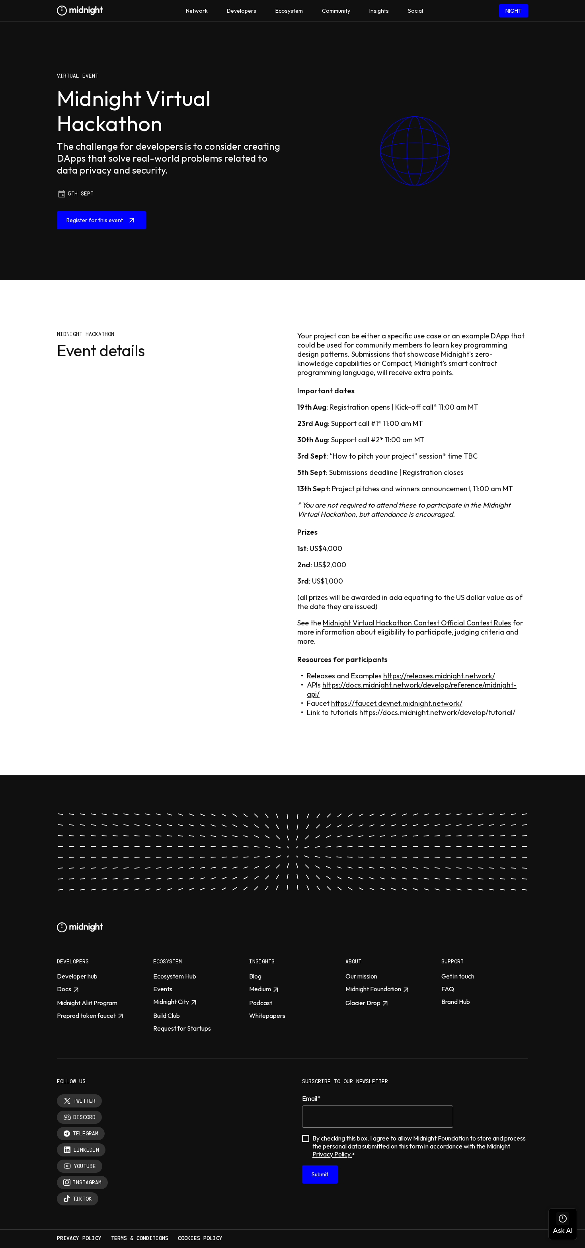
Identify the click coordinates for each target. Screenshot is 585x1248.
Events (162, 989)
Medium (260, 989)
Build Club (166, 1015)
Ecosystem (289, 10)
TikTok (82, 1198)
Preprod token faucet (86, 1015)
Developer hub (77, 976)
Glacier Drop (362, 1003)
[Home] (80, 11)
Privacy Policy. (332, 1154)
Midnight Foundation (373, 989)
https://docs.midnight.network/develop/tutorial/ (437, 712)
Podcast (260, 1003)
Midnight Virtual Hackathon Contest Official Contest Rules (417, 622)
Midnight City (171, 1002)
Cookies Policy (200, 1238)
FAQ (447, 989)
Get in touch (457, 976)
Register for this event (94, 220)
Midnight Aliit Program (87, 1003)
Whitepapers (267, 1015)
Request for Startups (182, 1028)
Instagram (87, 1182)
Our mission (361, 976)
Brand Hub (455, 1002)
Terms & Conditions (139, 1238)
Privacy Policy (79, 1238)
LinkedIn (86, 1149)
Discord (84, 1117)
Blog (255, 976)
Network (197, 10)
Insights (379, 10)
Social (415, 10)
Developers (241, 10)
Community (336, 10)
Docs (64, 989)
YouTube (85, 1166)
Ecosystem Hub (174, 976)
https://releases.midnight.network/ (439, 675)
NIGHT (513, 10)
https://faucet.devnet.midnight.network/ (396, 703)
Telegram (85, 1133)
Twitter (84, 1101)
